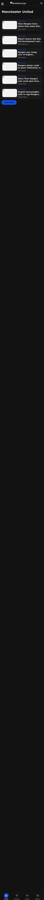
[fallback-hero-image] (9, 25)
